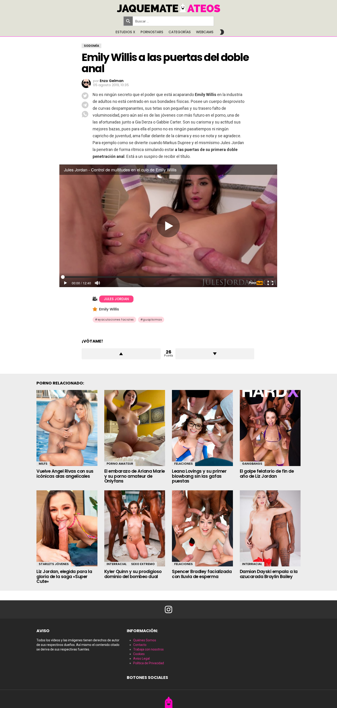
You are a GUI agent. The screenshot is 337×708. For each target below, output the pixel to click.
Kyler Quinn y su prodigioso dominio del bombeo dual (133, 573)
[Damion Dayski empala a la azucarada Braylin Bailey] (270, 528)
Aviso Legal (141, 658)
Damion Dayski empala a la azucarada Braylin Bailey (269, 573)
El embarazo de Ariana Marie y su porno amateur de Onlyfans (134, 476)
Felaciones (183, 463)
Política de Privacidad (148, 663)
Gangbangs (252, 463)
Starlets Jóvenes (54, 564)
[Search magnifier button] (128, 21)
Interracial (117, 564)
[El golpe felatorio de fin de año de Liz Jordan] (270, 428)
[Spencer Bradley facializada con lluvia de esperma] (202, 528)
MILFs (43, 463)
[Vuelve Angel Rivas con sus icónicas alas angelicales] (66, 428)
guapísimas (152, 319)
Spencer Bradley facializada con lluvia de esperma (202, 573)
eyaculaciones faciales (116, 319)
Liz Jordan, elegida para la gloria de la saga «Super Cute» (64, 576)
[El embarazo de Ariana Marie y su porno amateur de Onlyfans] (134, 428)
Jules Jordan (116, 298)
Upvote (121, 353)
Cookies (139, 654)
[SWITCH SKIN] (222, 32)
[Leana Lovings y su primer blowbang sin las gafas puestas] (202, 428)
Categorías (179, 32)
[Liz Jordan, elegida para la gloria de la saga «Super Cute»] (66, 528)
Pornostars (152, 32)
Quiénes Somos (144, 640)
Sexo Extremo (143, 564)
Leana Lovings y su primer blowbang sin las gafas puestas (199, 476)
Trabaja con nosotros (148, 649)
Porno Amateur (120, 463)
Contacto (139, 645)
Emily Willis (109, 309)
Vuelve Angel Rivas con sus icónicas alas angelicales (65, 473)
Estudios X (125, 32)
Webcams (204, 32)
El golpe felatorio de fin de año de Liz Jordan (267, 473)
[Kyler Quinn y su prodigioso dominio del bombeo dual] (134, 528)
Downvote (214, 353)
